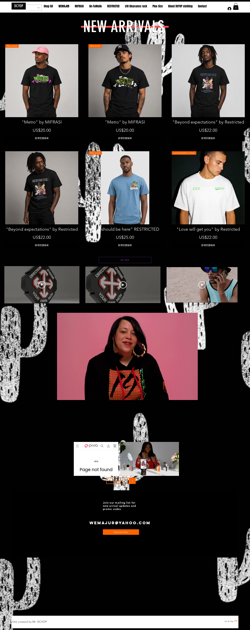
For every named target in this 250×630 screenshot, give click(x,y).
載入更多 (125, 260)
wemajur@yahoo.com (120, 522)
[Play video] (42, 284)
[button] (236, 6)
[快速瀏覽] (208, 80)
